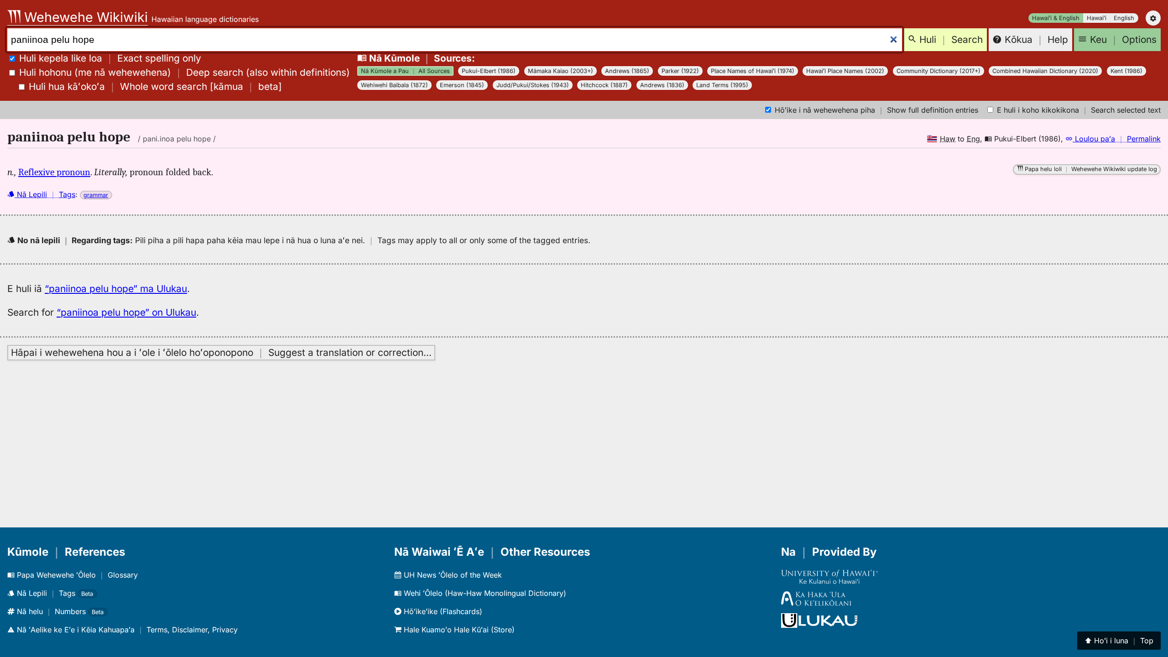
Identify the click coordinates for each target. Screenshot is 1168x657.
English (1124, 18)
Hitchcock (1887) (604, 85)
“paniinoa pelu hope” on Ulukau (126, 312)
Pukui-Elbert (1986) (489, 71)
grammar (95, 195)
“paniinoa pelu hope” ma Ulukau (116, 288)
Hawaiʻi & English (1055, 18)
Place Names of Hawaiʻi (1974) (752, 71)
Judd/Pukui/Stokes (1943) (532, 85)
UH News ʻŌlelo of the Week (452, 574)
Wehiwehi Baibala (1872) (394, 85)
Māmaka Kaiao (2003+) (560, 71)
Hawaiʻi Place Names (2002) (845, 71)
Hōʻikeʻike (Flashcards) (442, 611)
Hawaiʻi (1096, 18)
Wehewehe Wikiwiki (84, 17)
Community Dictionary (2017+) (938, 71)
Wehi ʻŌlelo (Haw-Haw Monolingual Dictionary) (484, 593)
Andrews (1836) (662, 85)
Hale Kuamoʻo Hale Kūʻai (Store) (458, 629)
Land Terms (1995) (722, 85)
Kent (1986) (1126, 71)
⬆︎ (1119, 640)
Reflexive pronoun (54, 172)
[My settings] (1153, 18)
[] (155, 86)
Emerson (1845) (462, 85)
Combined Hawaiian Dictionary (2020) (1045, 71)
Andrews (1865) (627, 71)
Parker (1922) (680, 71)
